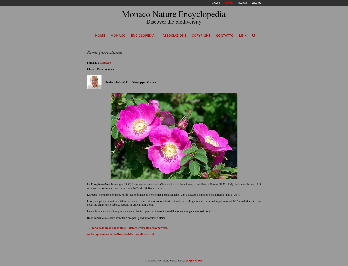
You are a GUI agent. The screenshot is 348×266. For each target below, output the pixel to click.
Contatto (225, 35)
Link (243, 35)
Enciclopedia (143, 35)
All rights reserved (193, 260)
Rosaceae (105, 62)
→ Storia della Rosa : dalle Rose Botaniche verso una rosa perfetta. (127, 228)
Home (100, 35)
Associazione (174, 35)
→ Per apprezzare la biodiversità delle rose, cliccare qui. (120, 234)
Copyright (201, 35)
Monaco (118, 35)
